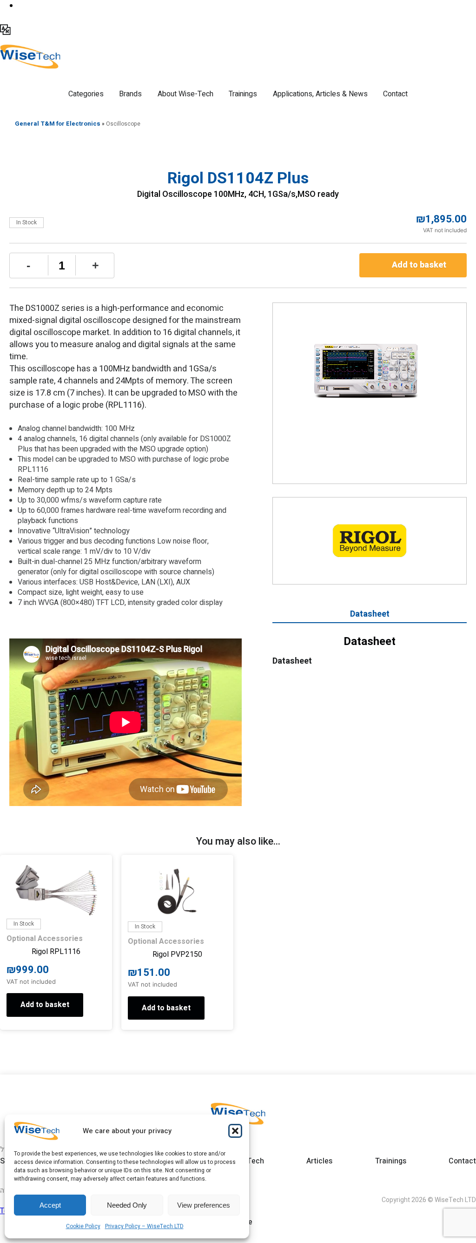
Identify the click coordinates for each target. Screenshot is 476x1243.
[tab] (369, 615)
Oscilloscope (123, 124)
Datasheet (370, 614)
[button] (235, 1130)
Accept (50, 1205)
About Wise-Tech (185, 94)
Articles (319, 1161)
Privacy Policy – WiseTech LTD (144, 1226)
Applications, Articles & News (320, 94)
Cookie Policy (83, 1226)
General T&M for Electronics (57, 123)
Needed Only (127, 1205)
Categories (86, 94)
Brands (130, 94)
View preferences (203, 1205)
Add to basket (419, 265)
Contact (395, 94)
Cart (28, 9)
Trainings (243, 94)
